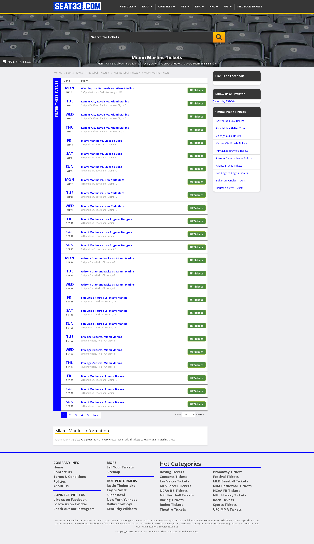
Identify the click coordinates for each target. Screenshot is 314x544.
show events (189, 414)
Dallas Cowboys (119, 504)
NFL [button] (226, 6)
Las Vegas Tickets (174, 481)
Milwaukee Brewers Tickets (232, 150)
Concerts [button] (165, 6)
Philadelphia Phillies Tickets (232, 128)
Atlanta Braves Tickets (229, 165)
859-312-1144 (18, 61)
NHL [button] (213, 6)
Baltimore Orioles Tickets (231, 180)
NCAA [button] (146, 6)
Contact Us (62, 472)
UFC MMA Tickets (227, 509)
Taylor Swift (117, 490)
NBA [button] (198, 6)
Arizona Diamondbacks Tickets (234, 158)
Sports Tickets (225, 504)
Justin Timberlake (121, 485)
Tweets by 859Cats (224, 101)
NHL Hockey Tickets (229, 495)
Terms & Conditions (69, 476)
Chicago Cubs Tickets (228, 135)
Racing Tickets (172, 500)
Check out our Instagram (73, 509)
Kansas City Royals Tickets (231, 143)
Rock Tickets (223, 500)
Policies (59, 481)
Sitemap (113, 472)
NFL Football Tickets (177, 495)
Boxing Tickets (172, 472)
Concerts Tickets (173, 476)
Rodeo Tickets (171, 504)
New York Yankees (122, 499)
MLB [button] (184, 6)
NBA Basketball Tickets (232, 486)
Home (58, 467)
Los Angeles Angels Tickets (232, 173)
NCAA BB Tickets (174, 490)
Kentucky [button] (127, 6)
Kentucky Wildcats (122, 509)
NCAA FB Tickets (226, 490)
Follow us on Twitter (70, 504)
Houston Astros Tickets (229, 188)
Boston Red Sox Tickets (230, 121)
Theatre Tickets (173, 509)
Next (96, 415)
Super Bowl (116, 495)
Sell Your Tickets (249, 6)
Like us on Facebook (70, 499)
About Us (61, 486)
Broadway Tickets (227, 472)
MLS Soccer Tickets (175, 486)
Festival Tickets (226, 476)
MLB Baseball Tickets (230, 481)
